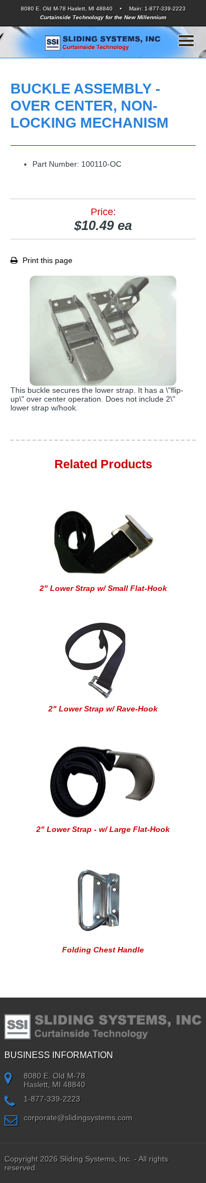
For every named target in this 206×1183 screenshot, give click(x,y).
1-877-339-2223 (165, 9)
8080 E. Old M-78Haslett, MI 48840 (54, 1080)
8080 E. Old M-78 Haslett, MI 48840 (67, 9)
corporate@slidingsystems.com (78, 1117)
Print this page (46, 260)
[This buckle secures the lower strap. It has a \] (103, 331)
